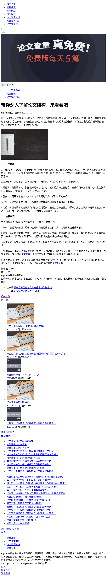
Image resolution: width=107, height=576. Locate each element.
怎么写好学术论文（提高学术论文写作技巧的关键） (32, 487)
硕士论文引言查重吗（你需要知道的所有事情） (30, 507)
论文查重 (25, 254)
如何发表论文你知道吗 (18, 523)
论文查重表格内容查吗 (18, 448)
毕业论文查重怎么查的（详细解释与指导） (28, 490)
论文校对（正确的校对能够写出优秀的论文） (29, 510)
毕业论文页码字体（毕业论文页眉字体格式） (29, 517)
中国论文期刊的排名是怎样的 (21, 520)
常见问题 (11, 14)
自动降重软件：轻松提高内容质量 (23, 458)
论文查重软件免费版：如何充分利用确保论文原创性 (32, 454)
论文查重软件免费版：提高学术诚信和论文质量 (30, 451)
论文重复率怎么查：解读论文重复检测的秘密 (29, 464)
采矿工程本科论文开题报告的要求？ (24, 503)
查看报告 (11, 7)
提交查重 (11, 4)
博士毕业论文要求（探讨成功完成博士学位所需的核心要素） (37, 483)
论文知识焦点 (13, 24)
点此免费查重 (7, 85)
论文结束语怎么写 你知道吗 (27, 291)
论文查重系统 (13, 90)
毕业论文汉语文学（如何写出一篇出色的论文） (30, 480)
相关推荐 (5, 296)
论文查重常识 (13, 17)
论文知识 (11, 94)
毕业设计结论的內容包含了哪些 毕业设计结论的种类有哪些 (36, 493)
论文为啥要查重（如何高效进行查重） (26, 497)
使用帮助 (11, 11)
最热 (8, 435)
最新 (3, 435)
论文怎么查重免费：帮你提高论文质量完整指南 (30, 471)
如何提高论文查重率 (17, 444)
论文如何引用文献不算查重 (20, 441)
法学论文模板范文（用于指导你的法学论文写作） (31, 513)
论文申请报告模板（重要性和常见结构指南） (29, 500)
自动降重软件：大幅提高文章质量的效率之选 (29, 461)
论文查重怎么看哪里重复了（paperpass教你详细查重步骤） (35, 477)
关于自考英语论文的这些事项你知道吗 (33, 287)
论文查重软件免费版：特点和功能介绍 (26, 468)
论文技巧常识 (13, 21)
